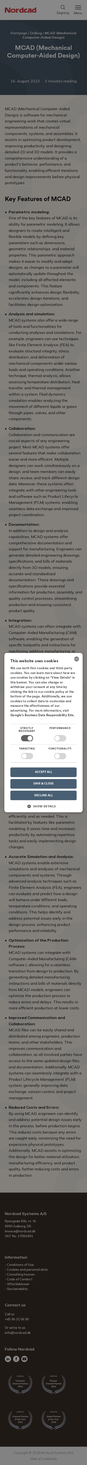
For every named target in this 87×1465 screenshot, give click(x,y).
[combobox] (76, 658)
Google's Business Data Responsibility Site (42, 715)
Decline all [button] (43, 795)
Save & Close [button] (43, 784)
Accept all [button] (43, 772)
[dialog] (43, 732)
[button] (43, 808)
